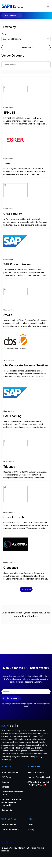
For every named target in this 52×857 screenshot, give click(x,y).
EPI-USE (9, 112)
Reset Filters (27, 47)
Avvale (7, 315)
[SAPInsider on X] (2, 842)
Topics (4, 34)
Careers (5, 787)
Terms (30, 824)
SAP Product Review (17, 264)
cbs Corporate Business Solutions (25, 365)
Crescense (10, 567)
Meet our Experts (35, 772)
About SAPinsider (9, 772)
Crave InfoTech (13, 517)
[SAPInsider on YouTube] (11, 842)
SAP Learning (12, 416)
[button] (26, 589)
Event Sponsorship (10, 829)
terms (39, 703)
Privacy (30, 829)
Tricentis (9, 466)
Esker (7, 163)
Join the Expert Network (38, 777)
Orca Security (12, 213)
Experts (5, 782)
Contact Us (6, 810)
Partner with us (8, 824)
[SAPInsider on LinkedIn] (7, 842)
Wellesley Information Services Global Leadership (11, 802)
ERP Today (6, 777)
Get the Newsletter (11, 698)
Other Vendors (29, 616)
